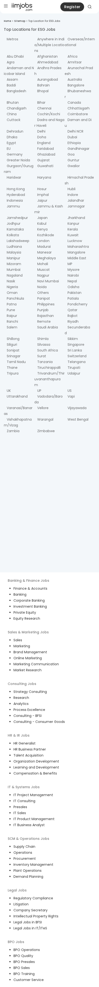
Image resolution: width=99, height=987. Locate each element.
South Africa (47, 350)
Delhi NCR (75, 131)
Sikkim (73, 338)
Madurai (44, 246)
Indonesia (15, 200)
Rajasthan (45, 315)
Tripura (13, 373)
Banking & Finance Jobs (28, 580)
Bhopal (43, 91)
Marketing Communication (36, 664)
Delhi (41, 131)
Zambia (13, 431)
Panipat (43, 298)
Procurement (24, 858)
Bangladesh (16, 91)
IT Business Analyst (29, 825)
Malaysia (14, 252)
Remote (44, 321)
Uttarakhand (17, 396)
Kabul (41, 223)
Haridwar (14, 177)
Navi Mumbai (48, 281)
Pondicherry (77, 304)
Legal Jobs (17, 890)
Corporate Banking (29, 600)
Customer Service (28, 979)
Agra (10, 62)
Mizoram (14, 263)
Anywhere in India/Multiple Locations (49, 45)
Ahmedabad (47, 62)
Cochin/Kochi (48, 114)
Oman (12, 292)
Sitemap (19, 21)
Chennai (44, 108)
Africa (72, 56)
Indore (73, 194)
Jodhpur (13, 223)
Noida (42, 287)
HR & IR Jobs (19, 735)
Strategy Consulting (30, 691)
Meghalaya (46, 258)
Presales (20, 807)
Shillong (13, 338)
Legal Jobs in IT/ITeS (30, 928)
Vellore (43, 408)
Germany (15, 154)
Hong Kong (16, 189)
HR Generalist (24, 743)
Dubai (72, 137)
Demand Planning (28, 876)
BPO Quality (23, 955)
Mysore (74, 269)
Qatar (72, 310)
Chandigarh (16, 108)
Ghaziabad (46, 154)
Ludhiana (14, 246)
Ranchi (12, 321)
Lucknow (75, 240)
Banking (19, 594)
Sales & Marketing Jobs (28, 632)
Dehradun (15, 131)
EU (9, 148)
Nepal (72, 281)
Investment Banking (30, 606)
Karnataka (15, 229)
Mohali (42, 263)
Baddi (11, 85)
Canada (74, 102)
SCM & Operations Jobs (28, 838)
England (43, 142)
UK (9, 390)
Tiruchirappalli (49, 367)
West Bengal (78, 419)
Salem (12, 327)
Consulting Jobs (22, 683)
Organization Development (36, 761)
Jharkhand (76, 217)
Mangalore (76, 252)
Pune (11, 310)
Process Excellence (29, 709)
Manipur (13, 258)
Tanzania (45, 361)
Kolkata (13, 235)
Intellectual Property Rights (35, 916)
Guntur (73, 160)
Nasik (11, 281)
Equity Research (26, 618)
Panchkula (15, 298)
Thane (12, 367)
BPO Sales (21, 967)
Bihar (41, 102)
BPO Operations (26, 949)
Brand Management (30, 652)
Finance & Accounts (30, 588)
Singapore (76, 344)
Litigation (21, 904)
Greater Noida (18, 160)
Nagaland (15, 275)
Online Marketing (27, 658)
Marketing (21, 646)
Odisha (73, 287)
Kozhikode (45, 235)
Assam (12, 79)
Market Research (27, 670)
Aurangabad (47, 79)
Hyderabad (16, 194)
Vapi (71, 396)
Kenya (42, 229)
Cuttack (13, 119)
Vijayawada (77, 408)
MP (70, 263)
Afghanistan (47, 56)
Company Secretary (30, 910)
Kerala (73, 229)
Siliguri (12, 344)
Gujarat (43, 160)
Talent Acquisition (28, 755)
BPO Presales (24, 961)
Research (21, 697)
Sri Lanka (75, 350)
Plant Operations (27, 870)
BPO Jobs (16, 941)
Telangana (77, 361)
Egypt (11, 142)
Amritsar (75, 62)
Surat (41, 356)
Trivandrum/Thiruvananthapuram (49, 379)
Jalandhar (76, 200)
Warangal (45, 419)
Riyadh (73, 321)
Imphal (43, 194)
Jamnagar (76, 206)
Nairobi (73, 275)
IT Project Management (33, 795)
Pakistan (74, 292)
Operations (22, 852)
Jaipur (42, 200)
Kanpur (73, 223)
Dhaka (12, 137)
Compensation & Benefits (35, 773)
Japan (42, 217)
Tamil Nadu (16, 361)
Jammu (13, 206)
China (12, 114)
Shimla (43, 338)
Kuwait (73, 235)
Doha (41, 137)
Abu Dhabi (15, 56)
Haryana (44, 177)
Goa (71, 154)
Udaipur (74, 373)
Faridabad (45, 148)
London (43, 240)
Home (7, 21)
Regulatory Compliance (33, 898)
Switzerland (77, 356)
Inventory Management (33, 864)
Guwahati (45, 165)
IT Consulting (24, 801)
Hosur (42, 189)
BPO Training (24, 973)
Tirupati (74, 367)
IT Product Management (34, 819)
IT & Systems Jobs (24, 787)
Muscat (43, 269)
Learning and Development (36, 767)
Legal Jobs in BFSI (27, 922)
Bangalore (76, 85)
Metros (12, 39)
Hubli (71, 189)
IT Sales (19, 813)
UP (39, 390)
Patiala (73, 298)
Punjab (43, 310)
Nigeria (12, 287)
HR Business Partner (29, 749)
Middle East (77, 258)
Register (72, 7)
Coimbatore (78, 114)
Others (43, 292)
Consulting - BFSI (27, 715)
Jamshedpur (17, 217)
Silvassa (43, 344)
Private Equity (24, 612)
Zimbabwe (46, 431)
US (70, 390)
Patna (12, 304)
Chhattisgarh (79, 108)
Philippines (46, 304)
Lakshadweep (18, 240)
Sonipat (13, 350)
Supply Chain (24, 846)
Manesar (44, 252)
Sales (17, 640)
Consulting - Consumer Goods (39, 721)
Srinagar (13, 356)
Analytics (21, 703)
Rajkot (73, 315)
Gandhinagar (78, 148)
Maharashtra (78, 246)
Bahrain (43, 85)
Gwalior (74, 165)
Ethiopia (74, 142)
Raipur (12, 315)
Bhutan (13, 102)
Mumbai (13, 269)
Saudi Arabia (47, 327)
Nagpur (43, 275)
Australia (75, 79)
